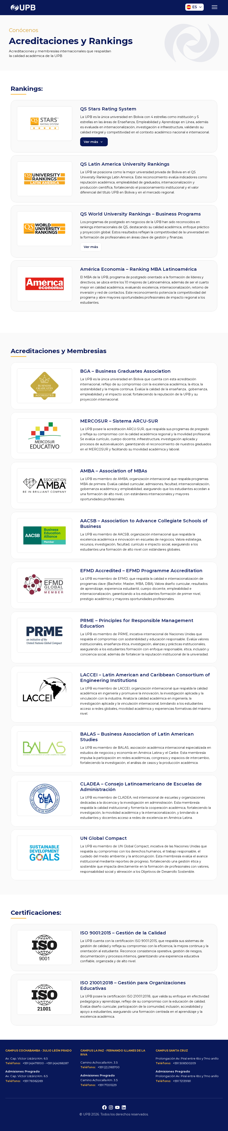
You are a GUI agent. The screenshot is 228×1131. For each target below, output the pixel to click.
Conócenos (23, 30)
